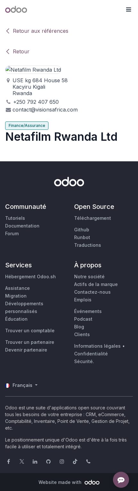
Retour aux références (40, 31)
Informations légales (97, 346)
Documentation (22, 225)
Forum (12, 233)
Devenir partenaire (26, 350)
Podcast (83, 319)
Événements (88, 311)
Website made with (61, 482)
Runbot (82, 237)
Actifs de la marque (96, 284)
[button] (128, 9)
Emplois (82, 299)
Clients (82, 334)
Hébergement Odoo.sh (30, 276)
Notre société (89, 276)
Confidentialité (91, 353)
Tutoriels (15, 218)
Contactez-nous (92, 292)
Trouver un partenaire (29, 342)
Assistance (17, 288)
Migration (16, 296)
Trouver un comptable (30, 330)
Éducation (16, 319)
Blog (79, 326)
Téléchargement (92, 218)
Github (81, 229)
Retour (21, 51)
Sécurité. (84, 361)
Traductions (87, 245)
